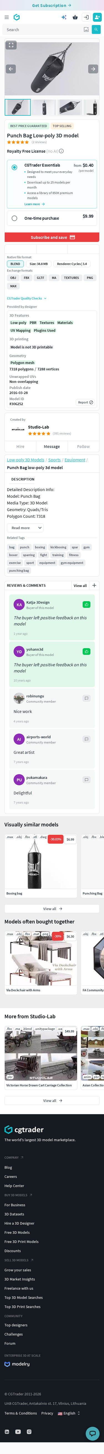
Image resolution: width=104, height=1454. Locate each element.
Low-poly (18, 322)
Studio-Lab (38, 427)
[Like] (20, 249)
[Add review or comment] (94, 585)
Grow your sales (17, 1269)
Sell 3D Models (16, 1260)
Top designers (15, 1324)
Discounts (12, 1250)
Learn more (32, 204)
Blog (8, 1167)
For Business (14, 1204)
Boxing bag (14, 893)
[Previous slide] (11, 69)
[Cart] (75, 17)
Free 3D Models (17, 1232)
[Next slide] (93, 69)
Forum (10, 1343)
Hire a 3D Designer (19, 1223)
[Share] (83, 249)
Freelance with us (18, 1288)
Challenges (13, 1334)
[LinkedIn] (7, 1431)
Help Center (14, 1185)
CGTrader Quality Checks (24, 298)
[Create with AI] (64, 17)
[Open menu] (6, 17)
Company (11, 1157)
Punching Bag (92, 893)
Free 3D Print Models (21, 1241)
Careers (10, 1176)
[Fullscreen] (11, 45)
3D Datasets (14, 1214)
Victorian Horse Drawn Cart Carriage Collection (39, 1085)
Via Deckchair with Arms (23, 990)
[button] (86, 29)
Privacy (47, 1413)
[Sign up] (97, 17)
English (66, 1413)
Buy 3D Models (15, 1195)
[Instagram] (30, 1432)
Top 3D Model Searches (23, 1297)
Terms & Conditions (20, 1413)
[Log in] (86, 17)
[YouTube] (18, 1431)
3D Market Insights (19, 1279)
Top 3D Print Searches (22, 1306)
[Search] (96, 29)
